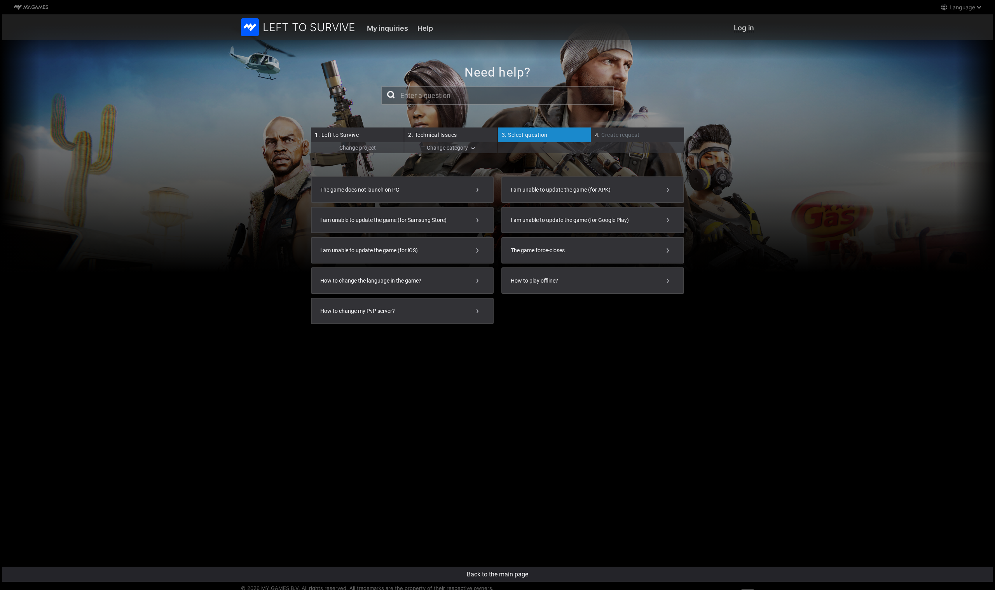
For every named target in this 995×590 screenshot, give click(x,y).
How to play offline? (534, 281)
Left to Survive (337, 135)
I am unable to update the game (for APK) (561, 190)
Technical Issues (432, 135)
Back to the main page (497, 574)
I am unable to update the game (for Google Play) (570, 220)
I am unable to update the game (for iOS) (369, 250)
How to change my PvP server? (357, 311)
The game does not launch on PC (359, 190)
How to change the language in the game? (370, 281)
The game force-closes (538, 250)
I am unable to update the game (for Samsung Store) (383, 220)
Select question (525, 135)
